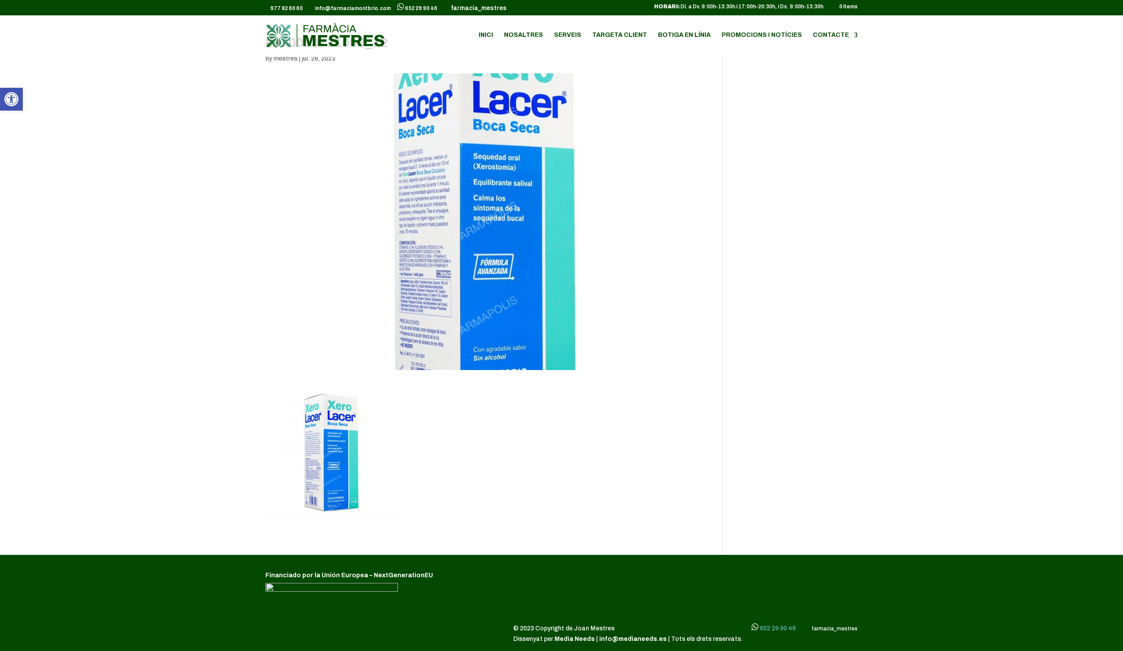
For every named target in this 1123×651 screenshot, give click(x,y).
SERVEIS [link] (567, 35)
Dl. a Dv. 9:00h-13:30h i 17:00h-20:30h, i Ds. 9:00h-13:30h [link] (738, 7)
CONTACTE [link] (831, 35)
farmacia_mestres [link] (477, 8)
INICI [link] (486, 35)
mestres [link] (285, 58)
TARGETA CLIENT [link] (619, 35)
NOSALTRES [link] (523, 35)
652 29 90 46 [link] (421, 8)
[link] (11, 99)
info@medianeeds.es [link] (633, 639)
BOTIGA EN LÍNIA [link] (684, 35)
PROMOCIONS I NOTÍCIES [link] (762, 35)
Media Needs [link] (575, 639)
